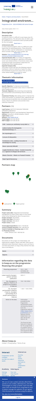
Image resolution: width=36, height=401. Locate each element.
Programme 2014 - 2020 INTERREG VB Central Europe (17, 24)
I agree (18, 397)
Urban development (7, 80)
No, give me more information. (12, 394)
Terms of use (21, 343)
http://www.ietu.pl (13, 117)
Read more (17, 43)
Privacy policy (12, 343)
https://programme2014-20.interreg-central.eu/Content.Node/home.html (15, 55)
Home (3, 17)
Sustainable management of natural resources (14, 82)
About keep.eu (9, 341)
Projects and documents (13, 17)
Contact (4, 343)
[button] (27, 177)
